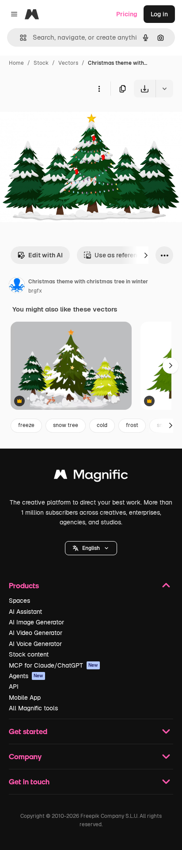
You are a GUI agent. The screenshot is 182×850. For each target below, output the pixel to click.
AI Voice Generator (35, 644)
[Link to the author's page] (17, 286)
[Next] (146, 255)
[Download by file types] (164, 88)
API (14, 686)
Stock (41, 63)
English (91, 548)
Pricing (126, 14)
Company (25, 756)
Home (16, 63)
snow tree (65, 425)
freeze (26, 425)
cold (102, 425)
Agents (26, 676)
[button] (91, 548)
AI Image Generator (36, 622)
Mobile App (25, 698)
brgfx (35, 290)
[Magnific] (91, 476)
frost (132, 425)
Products (24, 585)
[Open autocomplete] (20, 37)
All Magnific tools (33, 708)
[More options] (99, 88)
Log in (159, 14)
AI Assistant (25, 612)
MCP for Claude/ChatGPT (53, 665)
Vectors (68, 63)
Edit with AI (45, 255)
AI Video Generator (35, 633)
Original (56, 118)
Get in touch (29, 781)
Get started (28, 731)
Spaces (19, 601)
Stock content (29, 654)
